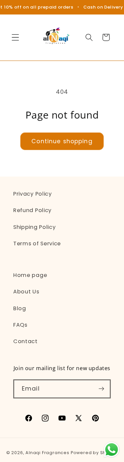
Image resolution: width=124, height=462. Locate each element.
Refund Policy (32, 210)
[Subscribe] (101, 388)
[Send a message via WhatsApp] (112, 450)
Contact (25, 341)
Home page (30, 275)
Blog (19, 308)
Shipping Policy (34, 227)
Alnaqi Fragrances (47, 452)
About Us (26, 291)
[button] (15, 37)
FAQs (20, 325)
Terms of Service (37, 243)
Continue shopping (62, 141)
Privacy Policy (32, 194)
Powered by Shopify (94, 452)
